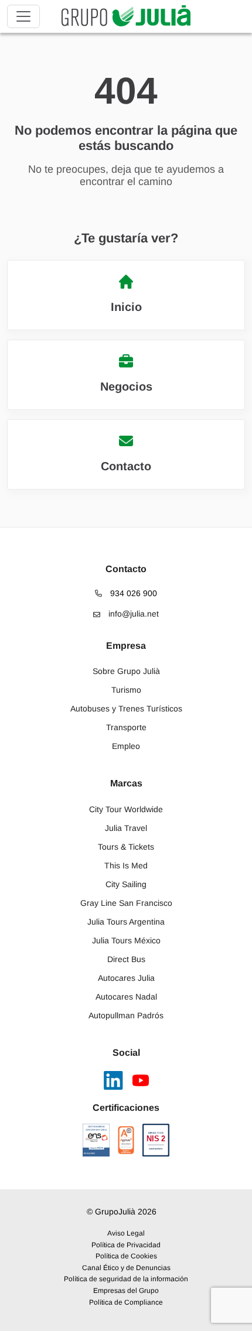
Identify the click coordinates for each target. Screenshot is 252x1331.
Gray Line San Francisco (126, 903)
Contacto (126, 466)
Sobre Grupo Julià (126, 671)
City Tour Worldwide (126, 809)
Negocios (126, 386)
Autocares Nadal (126, 996)
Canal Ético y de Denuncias (126, 1268)
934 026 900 (132, 593)
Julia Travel (126, 828)
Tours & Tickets (126, 846)
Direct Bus (126, 959)
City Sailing (126, 884)
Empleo (126, 746)
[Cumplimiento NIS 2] (156, 1140)
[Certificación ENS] (96, 1140)
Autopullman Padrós (126, 1015)
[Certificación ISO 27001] (126, 1140)
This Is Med (126, 865)
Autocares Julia (126, 978)
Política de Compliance (126, 1302)
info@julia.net (132, 613)
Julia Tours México (126, 940)
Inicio (126, 306)
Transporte (126, 727)
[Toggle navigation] (23, 16)
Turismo (126, 689)
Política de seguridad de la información (126, 1279)
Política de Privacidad (126, 1245)
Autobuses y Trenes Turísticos (126, 708)
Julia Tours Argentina (126, 921)
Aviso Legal (126, 1233)
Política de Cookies (126, 1256)
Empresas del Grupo (126, 1290)
